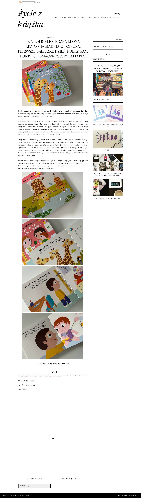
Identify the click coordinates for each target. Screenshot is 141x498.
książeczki (71, 375)
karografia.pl (133, 495)
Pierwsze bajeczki (24, 376)
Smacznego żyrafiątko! (38, 376)
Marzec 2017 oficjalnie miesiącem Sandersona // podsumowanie (108, 174)
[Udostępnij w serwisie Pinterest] (57, 372)
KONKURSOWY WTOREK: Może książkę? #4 (108, 125)
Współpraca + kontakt (109, 17)
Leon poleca (84, 375)
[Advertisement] (70, 459)
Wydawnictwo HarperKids (54, 376)
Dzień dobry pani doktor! (59, 375)
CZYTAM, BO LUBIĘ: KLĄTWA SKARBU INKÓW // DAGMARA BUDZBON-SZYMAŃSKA (108, 68)
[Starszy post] (87, 438)
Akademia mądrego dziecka (28, 375)
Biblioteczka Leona (77, 17)
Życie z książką (30, 18)
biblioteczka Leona (44, 375)
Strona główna (58, 17)
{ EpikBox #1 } (108, 150)
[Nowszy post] (18, 438)
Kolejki (92, 17)
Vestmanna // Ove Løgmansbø (108, 199)
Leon (77, 375)
